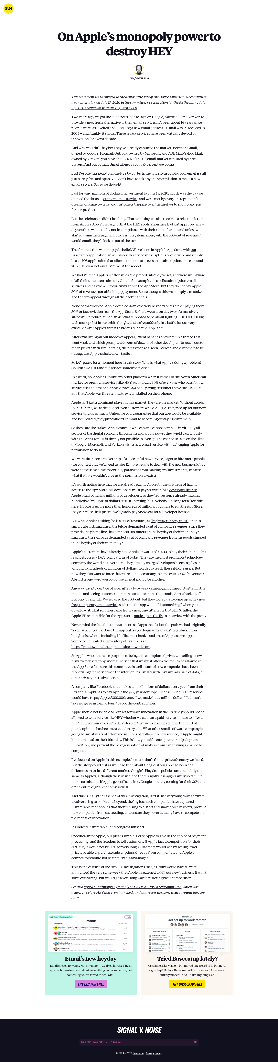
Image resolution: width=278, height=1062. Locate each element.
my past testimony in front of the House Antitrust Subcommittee (132, 887)
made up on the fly (148, 615)
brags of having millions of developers (111, 495)
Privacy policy (153, 1053)
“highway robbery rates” (169, 520)
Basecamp (138, 1053)
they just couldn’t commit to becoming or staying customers (144, 419)
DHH (132, 78)
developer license (183, 490)
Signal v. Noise (8, 8)
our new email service (120, 198)
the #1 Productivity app (115, 286)
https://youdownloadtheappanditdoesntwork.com (110, 646)
